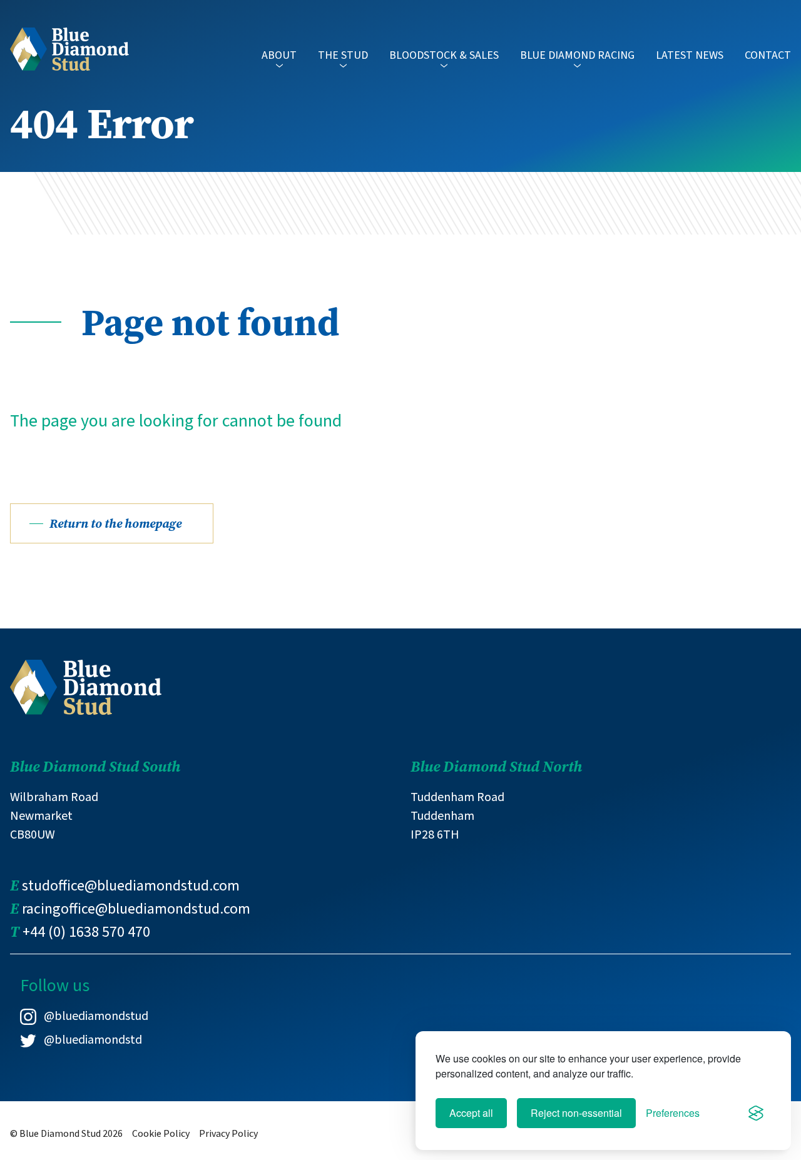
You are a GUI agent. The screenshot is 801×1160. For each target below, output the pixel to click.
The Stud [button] (343, 55)
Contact (768, 55)
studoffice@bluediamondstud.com (131, 886)
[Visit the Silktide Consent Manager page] (756, 1113)
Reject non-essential (576, 1113)
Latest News (689, 55)
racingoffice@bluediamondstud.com (136, 909)
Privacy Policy (228, 1134)
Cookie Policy (161, 1134)
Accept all (471, 1113)
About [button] (279, 55)
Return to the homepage (115, 523)
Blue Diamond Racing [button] (577, 55)
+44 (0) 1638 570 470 (86, 932)
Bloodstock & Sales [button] (444, 55)
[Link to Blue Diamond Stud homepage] (69, 48)
